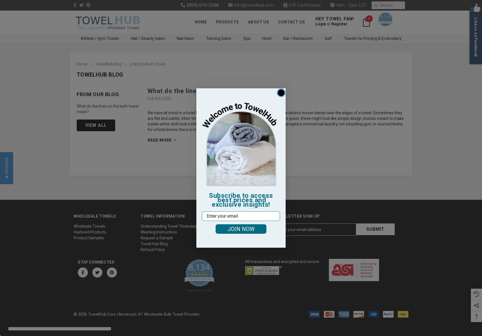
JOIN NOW (241, 229)
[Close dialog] (281, 92)
